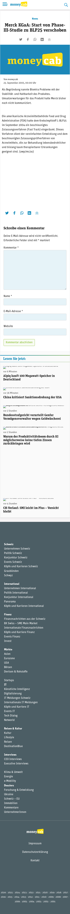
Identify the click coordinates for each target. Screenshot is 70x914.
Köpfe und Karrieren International (24, 606)
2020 (45, 893)
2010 (43, 897)
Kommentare (11, 807)
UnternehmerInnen (15, 812)
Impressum (35, 843)
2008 (58, 897)
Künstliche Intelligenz (17, 689)
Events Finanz (12, 636)
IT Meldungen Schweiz (17, 698)
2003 (38, 902)
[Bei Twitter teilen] (20, 39)
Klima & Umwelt (13, 772)
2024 (17, 893)
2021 (38, 893)
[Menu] (5, 5)
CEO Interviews (13, 759)
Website (8, 326)
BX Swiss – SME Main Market (20, 623)
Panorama (10, 601)
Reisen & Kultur (13, 728)
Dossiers (9, 785)
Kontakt (35, 860)
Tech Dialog (11, 715)
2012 (30, 897)
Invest (7, 641)
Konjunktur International (18, 597)
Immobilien (11, 803)
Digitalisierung (13, 693)
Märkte (8, 649)
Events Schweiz (13, 562)
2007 (65, 897)
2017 (65, 893)
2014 (16, 897)
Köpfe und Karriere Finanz (19, 632)
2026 (3, 893)
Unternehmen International (20, 588)
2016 (3, 897)
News (35, 19)
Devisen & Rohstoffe (16, 671)
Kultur (7, 733)
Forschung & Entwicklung (19, 790)
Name (8, 296)
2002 (45, 902)
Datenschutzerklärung (35, 852)
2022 (31, 893)
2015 (10, 897)
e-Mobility (10, 781)
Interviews (10, 755)
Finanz (8, 614)
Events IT (9, 711)
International (11, 584)
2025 (10, 893)
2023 (24, 893)
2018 (58, 893)
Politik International (16, 593)
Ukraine (8, 794)
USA (6, 663)
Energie (8, 776)
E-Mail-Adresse (13, 311)
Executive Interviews (16, 763)
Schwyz (8, 575)
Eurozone (9, 658)
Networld (9, 720)
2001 (52, 902)
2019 (52, 893)
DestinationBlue (13, 746)
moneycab (13, 79)
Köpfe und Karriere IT (16, 707)
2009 (51, 897)
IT (5, 685)
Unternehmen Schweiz (17, 549)
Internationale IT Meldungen (21, 702)
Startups (9, 680)
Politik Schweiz (13, 553)
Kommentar (11, 247)
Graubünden (11, 571)
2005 (24, 902)
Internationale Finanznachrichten (23, 628)
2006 (17, 902)
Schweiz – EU (12, 799)
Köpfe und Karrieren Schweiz (21, 566)
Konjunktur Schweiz (15, 557)
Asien (7, 654)
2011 (37, 897)
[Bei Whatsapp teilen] (35, 39)
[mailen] (49, 39)
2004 (31, 902)
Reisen (8, 742)
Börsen (8, 667)
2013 (23, 897)
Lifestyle (9, 737)
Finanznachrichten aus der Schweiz (24, 619)
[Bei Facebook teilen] (27, 39)
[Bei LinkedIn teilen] (42, 39)
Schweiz (8, 544)
